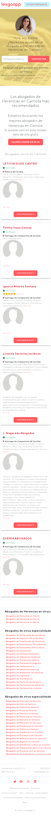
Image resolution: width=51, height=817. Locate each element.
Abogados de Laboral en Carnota (22, 707)
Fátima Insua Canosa (17, 227)
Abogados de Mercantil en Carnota (23, 723)
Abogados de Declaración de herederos (26, 635)
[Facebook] (21, 781)
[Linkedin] (35, 781)
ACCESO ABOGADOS (37, 4)
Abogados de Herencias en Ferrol (22, 619)
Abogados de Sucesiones (18, 651)
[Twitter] (15, 781)
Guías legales (42, 793)
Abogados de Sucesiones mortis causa (25, 648)
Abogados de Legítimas (18, 676)
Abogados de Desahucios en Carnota (24, 726)
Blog (25, 802)
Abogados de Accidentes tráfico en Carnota (28, 745)
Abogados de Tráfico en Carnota (22, 729)
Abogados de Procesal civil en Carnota (25, 751)
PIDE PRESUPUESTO (25, 214)
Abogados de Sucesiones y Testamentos (26, 644)
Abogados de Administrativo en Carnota (26, 739)
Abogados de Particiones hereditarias (25, 685)
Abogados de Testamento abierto (22, 660)
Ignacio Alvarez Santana (19, 286)
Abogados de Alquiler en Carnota (22, 742)
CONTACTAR (38, 59)
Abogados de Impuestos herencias (23, 657)
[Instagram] (28, 781)
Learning (29, 793)
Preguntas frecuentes (19, 788)
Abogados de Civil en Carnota (21, 704)
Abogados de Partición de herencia (23, 682)
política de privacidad (29, 78)
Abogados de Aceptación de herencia (24, 673)
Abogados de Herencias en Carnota (23, 717)
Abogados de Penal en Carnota (21, 711)
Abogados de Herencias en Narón (22, 622)
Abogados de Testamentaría (20, 666)
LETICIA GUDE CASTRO (20, 163)
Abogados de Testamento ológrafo (23, 663)
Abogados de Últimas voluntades (22, 654)
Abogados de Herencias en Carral (22, 616)
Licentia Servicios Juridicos (22, 353)
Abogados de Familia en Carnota (22, 714)
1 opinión (20, 294)
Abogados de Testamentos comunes (24, 688)
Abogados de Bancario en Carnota (23, 720)
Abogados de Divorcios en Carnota (23, 701)
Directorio (35, 788)
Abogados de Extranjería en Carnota (24, 735)
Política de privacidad (13, 798)
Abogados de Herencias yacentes (22, 670)
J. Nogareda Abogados (18, 433)
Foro (21, 793)
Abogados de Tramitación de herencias (25, 641)
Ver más (18, 179)
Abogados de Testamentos (19, 679)
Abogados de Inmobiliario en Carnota (24, 732)
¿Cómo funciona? (9, 793)
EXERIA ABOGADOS (17, 538)
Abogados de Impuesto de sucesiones (25, 638)
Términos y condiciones (35, 798)
